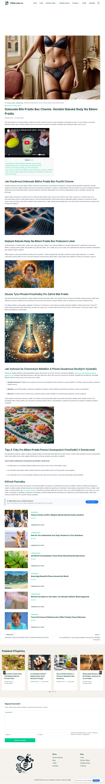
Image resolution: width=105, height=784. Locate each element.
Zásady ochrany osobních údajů (60, 780)
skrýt (31, 160)
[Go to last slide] (4, 672)
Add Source (96, 780)
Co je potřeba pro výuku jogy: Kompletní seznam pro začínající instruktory (79, 637)
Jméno (8, 734)
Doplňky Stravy (64, 3)
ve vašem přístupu (30, 490)
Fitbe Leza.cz (10, 118)
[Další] (100, 672)
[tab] (49, 691)
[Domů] (5, 103)
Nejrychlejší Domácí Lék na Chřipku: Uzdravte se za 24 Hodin (92, 676)
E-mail (40, 734)
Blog (53, 760)
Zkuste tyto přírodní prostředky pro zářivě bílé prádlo (22, 167)
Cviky (41, 3)
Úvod (35, 3)
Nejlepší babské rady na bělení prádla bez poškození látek (23, 165)
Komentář (9, 712)
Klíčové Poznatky (11, 174)
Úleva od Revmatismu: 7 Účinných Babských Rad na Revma (65, 676)
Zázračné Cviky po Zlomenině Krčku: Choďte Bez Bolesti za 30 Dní (27, 636)
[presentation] (13, 662)
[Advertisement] (52, 18)
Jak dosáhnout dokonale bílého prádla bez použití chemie (23, 163)
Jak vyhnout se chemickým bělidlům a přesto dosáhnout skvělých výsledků (29, 170)
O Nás (84, 3)
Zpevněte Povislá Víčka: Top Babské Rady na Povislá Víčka (13, 676)
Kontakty (92, 3)
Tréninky (83, 766)
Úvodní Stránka (57, 757)
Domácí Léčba (17, 105)
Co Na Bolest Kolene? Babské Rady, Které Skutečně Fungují (38, 676)
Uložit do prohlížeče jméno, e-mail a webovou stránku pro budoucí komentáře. (84, 733)
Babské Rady (8, 105)
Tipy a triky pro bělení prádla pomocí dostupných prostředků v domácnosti (29, 172)
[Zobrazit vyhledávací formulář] (98, 3)
